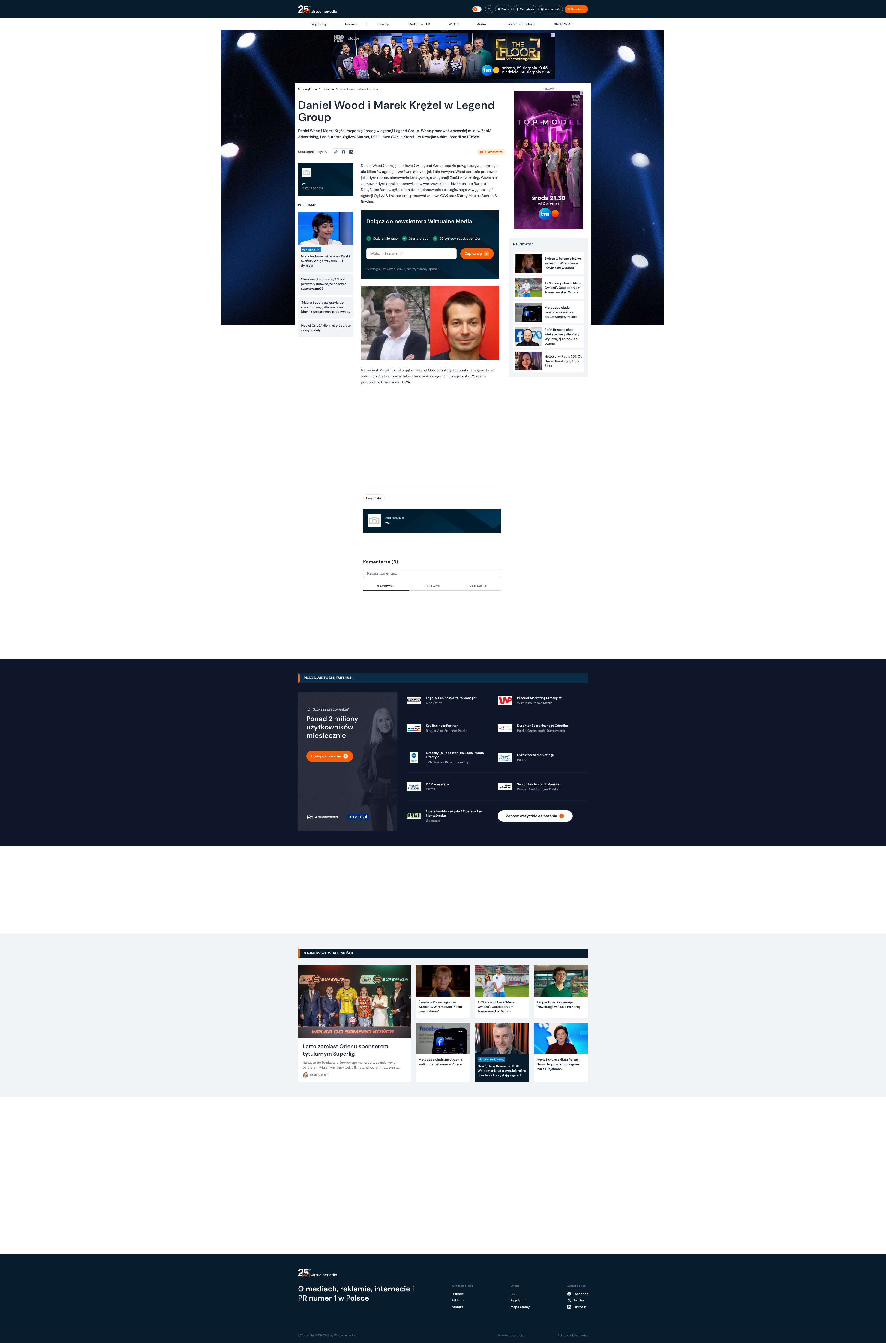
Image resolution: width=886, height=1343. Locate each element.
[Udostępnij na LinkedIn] (351, 152)
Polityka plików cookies (573, 1335)
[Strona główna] (317, 9)
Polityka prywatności (511, 1335)
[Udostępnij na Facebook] (345, 152)
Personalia (374, 498)
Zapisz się (473, 253)
